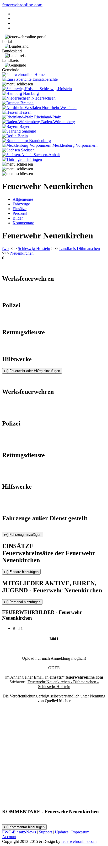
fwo (5, 248)
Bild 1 (20, 628)
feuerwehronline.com (22, 4)
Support (45, 832)
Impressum (80, 832)
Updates (61, 832)
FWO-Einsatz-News (19, 832)
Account (9, 836)
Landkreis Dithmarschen (79, 248)
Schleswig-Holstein (34, 248)
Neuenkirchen (22, 253)
